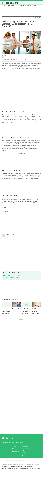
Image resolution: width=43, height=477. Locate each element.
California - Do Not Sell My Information (24, 466)
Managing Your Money (9, 5)
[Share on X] (37, 17)
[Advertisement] (21, 102)
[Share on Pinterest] (39, 17)
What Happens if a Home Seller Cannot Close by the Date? (6, 310)
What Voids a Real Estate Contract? (16, 309)
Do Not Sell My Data (19, 469)
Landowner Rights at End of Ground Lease (11, 275)
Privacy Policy (12, 466)
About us (13, 448)
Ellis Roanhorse (5, 313)
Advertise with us (15, 451)
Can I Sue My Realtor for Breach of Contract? (36, 310)
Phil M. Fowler (35, 313)
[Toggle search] (40, 2)
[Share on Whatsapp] (40, 17)
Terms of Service (5, 466)
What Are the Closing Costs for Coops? (11, 277)
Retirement (22, 5)
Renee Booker (25, 313)
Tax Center (35, 5)
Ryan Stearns (5, 57)
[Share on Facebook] (35, 17)
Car (17, 5)
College (29, 5)
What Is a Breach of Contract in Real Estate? (26, 310)
